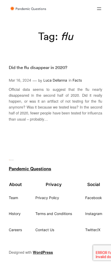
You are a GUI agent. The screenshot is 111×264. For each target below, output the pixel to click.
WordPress (43, 252)
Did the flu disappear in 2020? (38, 67)
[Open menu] (99, 9)
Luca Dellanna (55, 80)
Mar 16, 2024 (20, 80)
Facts (77, 80)
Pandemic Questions (30, 168)
